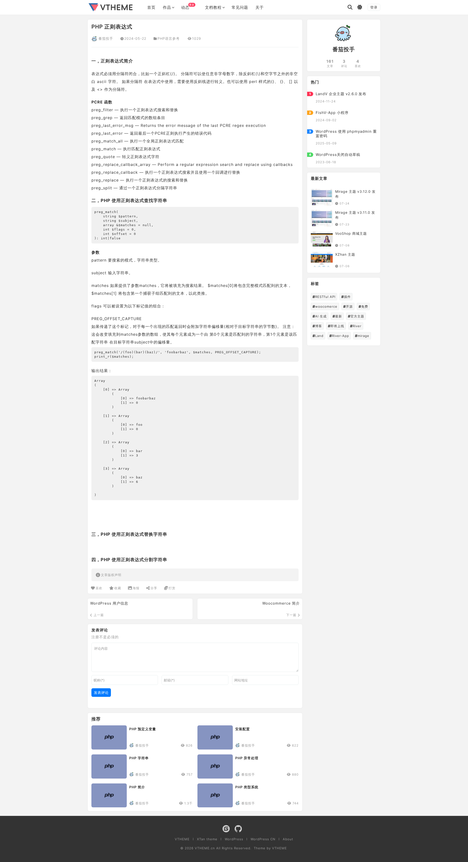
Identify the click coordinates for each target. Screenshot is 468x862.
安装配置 (242, 729)
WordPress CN (263, 839)
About (288, 839)
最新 (337, 316)
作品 (167, 7)
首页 (151, 7)
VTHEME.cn (205, 848)
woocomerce (324, 306)
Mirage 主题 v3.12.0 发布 (355, 193)
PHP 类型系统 (246, 787)
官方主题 (356, 316)
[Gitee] (226, 829)
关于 (259, 7)
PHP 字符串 (139, 758)
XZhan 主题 (345, 254)
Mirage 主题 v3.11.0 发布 (355, 214)
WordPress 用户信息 (109, 603)
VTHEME (182, 839)
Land (317, 336)
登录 (374, 7)
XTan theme (207, 839)
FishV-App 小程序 (332, 113)
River (355, 326)
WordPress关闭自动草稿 (338, 154)
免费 (363, 306)
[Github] (238, 829)
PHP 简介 (137, 787)
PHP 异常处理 (246, 758)
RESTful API (323, 296)
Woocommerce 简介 (281, 603)
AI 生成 (319, 316)
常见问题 (240, 7)
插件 (346, 296)
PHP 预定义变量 (142, 729)
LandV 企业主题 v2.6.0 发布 (341, 94)
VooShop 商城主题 (351, 233)
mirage (362, 336)
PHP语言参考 (168, 38)
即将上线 (336, 326)
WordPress (234, 839)
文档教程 (213, 7)
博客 (317, 326)
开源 (348, 306)
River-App (339, 336)
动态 (188, 6)
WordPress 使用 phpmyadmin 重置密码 (346, 133)
